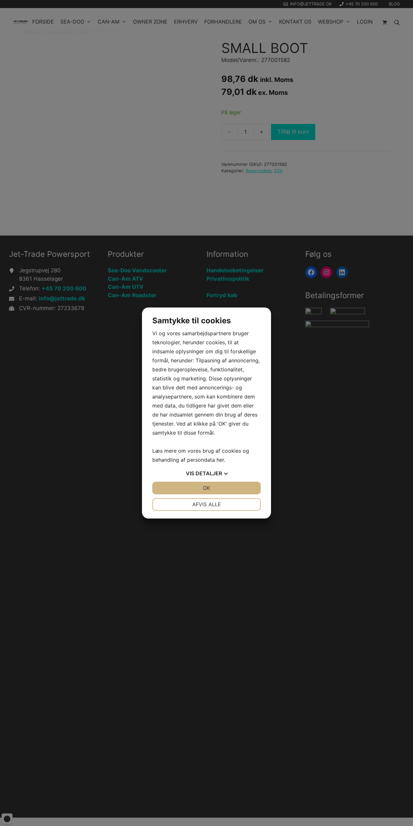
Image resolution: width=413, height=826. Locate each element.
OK (206, 488)
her (220, 460)
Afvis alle (206, 504)
